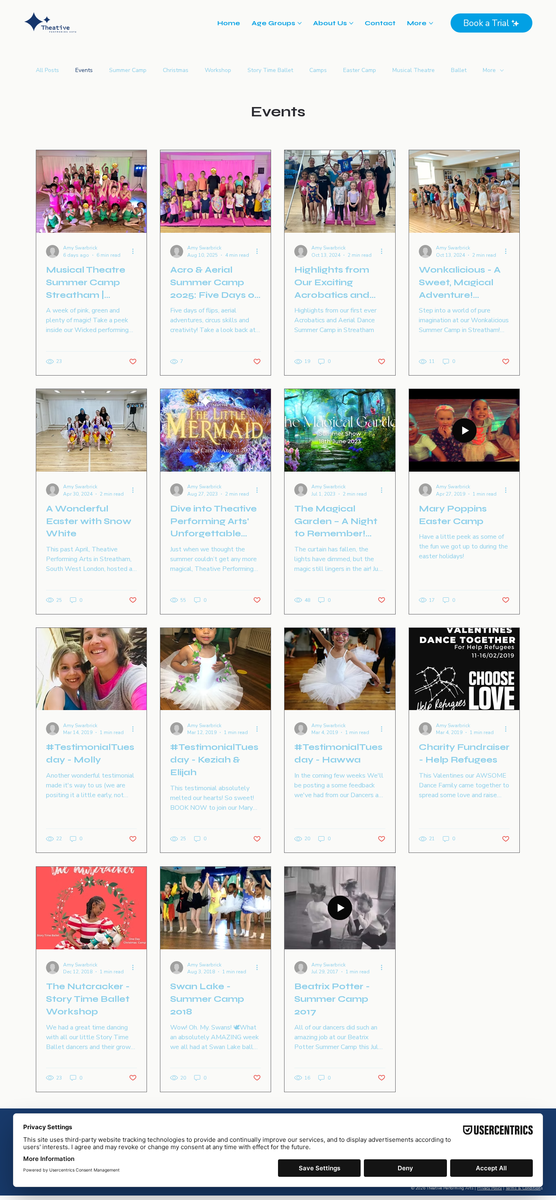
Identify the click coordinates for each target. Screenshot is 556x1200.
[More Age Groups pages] (300, 23)
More (489, 70)
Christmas (175, 70)
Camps (318, 70)
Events (84, 70)
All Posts (47, 70)
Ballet (458, 70)
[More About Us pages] (351, 23)
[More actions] (135, 251)
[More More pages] (431, 23)
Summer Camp (128, 70)
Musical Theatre (413, 70)
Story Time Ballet (270, 70)
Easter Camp (359, 70)
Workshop (218, 70)
